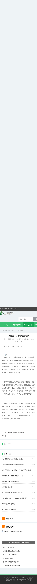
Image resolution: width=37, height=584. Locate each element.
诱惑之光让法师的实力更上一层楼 (12, 476)
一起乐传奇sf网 (10, 580)
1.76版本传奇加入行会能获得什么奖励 (14, 464)
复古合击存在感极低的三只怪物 (12, 493)
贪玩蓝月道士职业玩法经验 (11, 551)
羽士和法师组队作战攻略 (16, 433)
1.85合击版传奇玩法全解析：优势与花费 (14, 498)
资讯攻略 (17, 324)
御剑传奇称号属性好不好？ (10, 481)
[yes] (35, 319)
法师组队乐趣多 (8, 558)
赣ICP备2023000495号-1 (24, 580)
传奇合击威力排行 (7, 487)
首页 (6, 324)
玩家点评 (28, 324)
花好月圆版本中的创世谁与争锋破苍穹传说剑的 (16, 470)
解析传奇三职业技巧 (9, 547)
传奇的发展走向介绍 (8, 504)
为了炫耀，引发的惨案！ (10, 509)
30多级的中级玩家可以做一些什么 (12, 459)
